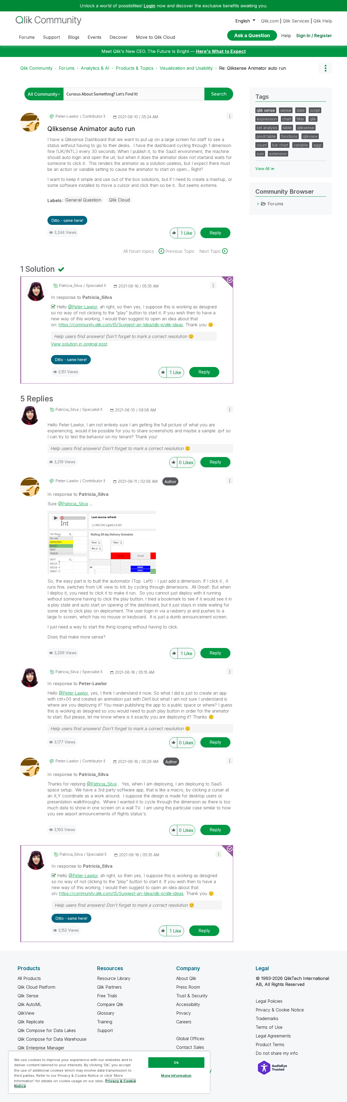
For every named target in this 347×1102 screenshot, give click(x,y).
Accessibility (188, 1004)
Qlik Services (296, 21)
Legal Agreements (273, 1036)
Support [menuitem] (51, 37)
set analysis (267, 127)
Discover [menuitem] (119, 37)
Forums (67, 68)
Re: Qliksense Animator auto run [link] (252, 68)
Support (105, 1030)
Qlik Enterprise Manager (41, 1047)
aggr (317, 145)
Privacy (183, 1013)
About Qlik (186, 978)
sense (285, 110)
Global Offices (190, 1038)
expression (267, 119)
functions (289, 136)
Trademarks (267, 1018)
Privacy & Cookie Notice (280, 1009)
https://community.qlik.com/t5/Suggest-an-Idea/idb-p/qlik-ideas (121, 324)
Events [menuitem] (94, 37)
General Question (83, 200)
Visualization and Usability (186, 68)
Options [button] (325, 68)
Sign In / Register (314, 35)
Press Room (188, 987)
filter (300, 119)
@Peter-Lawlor (82, 306)
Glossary (105, 1013)
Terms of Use (269, 1027)
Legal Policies (269, 1001)
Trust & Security (192, 995)
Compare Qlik (110, 1004)
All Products (29, 978)
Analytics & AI (95, 68)
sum (260, 153)
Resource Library (113, 978)
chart (286, 119)
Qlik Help (322, 21)
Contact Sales (190, 1047)
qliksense (305, 127)
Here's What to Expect (221, 51)
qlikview (310, 136)
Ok (176, 1062)
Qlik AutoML (29, 1004)
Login (149, 5)
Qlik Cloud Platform (36, 987)
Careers (183, 1021)
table (287, 127)
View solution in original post (79, 344)
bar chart (280, 145)
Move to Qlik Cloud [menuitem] (155, 37)
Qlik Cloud (119, 200)
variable (301, 145)
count (262, 145)
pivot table (266, 136)
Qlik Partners (109, 987)
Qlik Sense (28, 995)
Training (104, 1021)
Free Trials (107, 995)
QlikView (26, 1013)
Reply (215, 232)
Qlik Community (36, 68)
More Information (176, 1075)
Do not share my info (277, 1053)
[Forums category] (258, 203)
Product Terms (270, 1044)
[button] (229, 116)
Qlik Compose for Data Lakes (47, 1030)
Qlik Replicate (31, 1021)
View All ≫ (265, 168)
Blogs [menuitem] (73, 37)
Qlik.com (270, 21)
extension (278, 153)
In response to (81, 297)
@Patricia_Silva (73, 503)
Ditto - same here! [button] (67, 220)
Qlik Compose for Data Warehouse (52, 1039)
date (301, 110)
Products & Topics (134, 68)
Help (286, 35)
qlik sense (266, 110)
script (315, 110)
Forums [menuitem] (27, 37)
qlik (313, 119)
